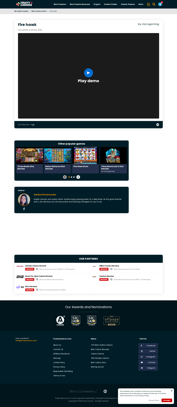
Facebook (151, 345)
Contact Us (58, 349)
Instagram (150, 357)
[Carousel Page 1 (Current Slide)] (69, 177)
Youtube (151, 362)
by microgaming (148, 24)
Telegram (151, 368)
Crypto (97, 4)
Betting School (97, 367)
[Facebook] (24, 209)
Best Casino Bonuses (80, 4)
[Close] (171, 390)
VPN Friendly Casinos (100, 358)
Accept (166, 400)
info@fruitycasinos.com (26, 341)
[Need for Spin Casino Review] (37, 279)
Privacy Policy (59, 367)
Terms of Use (59, 375)
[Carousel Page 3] (74, 177)
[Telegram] (160, 4)
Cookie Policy (59, 362)
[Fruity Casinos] (28, 4)
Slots (140, 4)
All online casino (21, 11)
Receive (30, 269)
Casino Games (128, 4)
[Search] (154, 4)
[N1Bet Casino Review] (111, 269)
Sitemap (57, 358)
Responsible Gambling (63, 371)
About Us (57, 345)
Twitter (152, 351)
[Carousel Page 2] (71, 177)
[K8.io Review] (37, 289)
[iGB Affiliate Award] (60, 320)
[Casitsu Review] (111, 279)
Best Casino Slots (39, 11)
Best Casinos (60, 4)
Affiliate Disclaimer (61, 354)
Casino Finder (110, 4)
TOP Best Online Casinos (102, 345)
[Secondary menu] (148, 4)
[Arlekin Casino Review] (37, 269)
